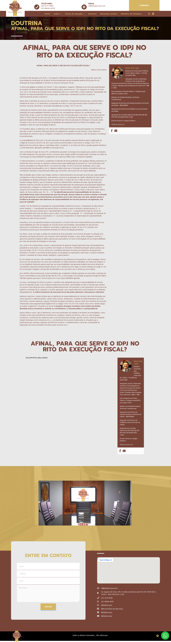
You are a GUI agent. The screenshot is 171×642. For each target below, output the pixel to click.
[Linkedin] (153, 14)
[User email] (115, 130)
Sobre (56, 13)
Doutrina (92, 13)
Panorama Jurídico (108, 13)
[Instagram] (149, 14)
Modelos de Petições (131, 13)
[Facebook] (111, 130)
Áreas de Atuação (74, 13)
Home (47, 13)
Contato (144, 5)
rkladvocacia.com (117, 124)
